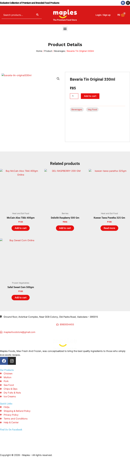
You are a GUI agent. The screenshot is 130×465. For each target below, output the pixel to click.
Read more (109, 228)
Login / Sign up (103, 15)
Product (48, 51)
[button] (65, 28)
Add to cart (90, 96)
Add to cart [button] (20, 228)
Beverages (59, 51)
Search (37, 15)
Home (39, 51)
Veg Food (92, 109)
